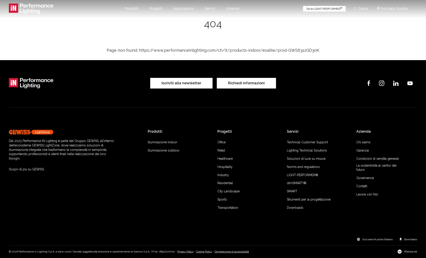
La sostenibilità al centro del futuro (376, 168)
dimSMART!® (296, 183)
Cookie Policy (204, 251)
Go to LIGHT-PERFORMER (324, 8)
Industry (223, 175)
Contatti (361, 186)
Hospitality (225, 167)
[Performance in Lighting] (31, 9)
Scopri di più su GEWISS (26, 169)
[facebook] (368, 83)
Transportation (227, 207)
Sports (222, 199)
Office (221, 142)
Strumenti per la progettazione (309, 199)
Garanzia (362, 150)
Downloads (295, 207)
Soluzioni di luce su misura (306, 158)
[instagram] (382, 83)
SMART (292, 191)
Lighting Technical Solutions (307, 150)
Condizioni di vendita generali (377, 158)
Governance (365, 178)
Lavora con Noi (367, 194)
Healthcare (225, 158)
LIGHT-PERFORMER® (302, 175)
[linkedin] (396, 83)
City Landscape (228, 191)
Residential (225, 183)
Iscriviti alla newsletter (181, 83)
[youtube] (410, 83)
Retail (221, 150)
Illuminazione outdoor (163, 150)
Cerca (363, 9)
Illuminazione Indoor (162, 142)
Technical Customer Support (307, 142)
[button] (131, 8)
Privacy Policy (185, 251)
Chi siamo (363, 142)
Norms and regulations (303, 167)
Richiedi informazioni (246, 83)
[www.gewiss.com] (63, 132)
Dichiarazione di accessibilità (232, 251)
